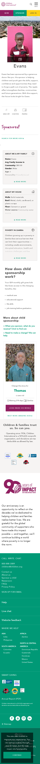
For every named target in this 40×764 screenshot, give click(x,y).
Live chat (6, 611)
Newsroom (7, 581)
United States (26, 662)
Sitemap (7, 724)
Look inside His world (20, 408)
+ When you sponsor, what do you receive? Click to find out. (19, 327)
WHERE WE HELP (10, 628)
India (4, 637)
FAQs (4, 584)
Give (7, 13)
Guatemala (25, 653)
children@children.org (12, 567)
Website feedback (11, 620)
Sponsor (20, 13)
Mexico (24, 659)
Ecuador (6, 653)
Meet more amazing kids (19, 416)
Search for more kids (12, 138)
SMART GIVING (9, 675)
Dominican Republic (29, 650)
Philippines (7, 640)
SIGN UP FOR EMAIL (12, 592)
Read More (21, 181)
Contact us (7, 572)
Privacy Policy (8, 587)
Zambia (24, 637)
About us (6, 575)
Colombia (6, 650)
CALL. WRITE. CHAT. (12, 559)
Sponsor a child (9, 578)
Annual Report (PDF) (11, 699)
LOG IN (33, 13)
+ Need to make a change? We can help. (19, 334)
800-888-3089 (8, 564)
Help (4, 602)
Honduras (25, 656)
